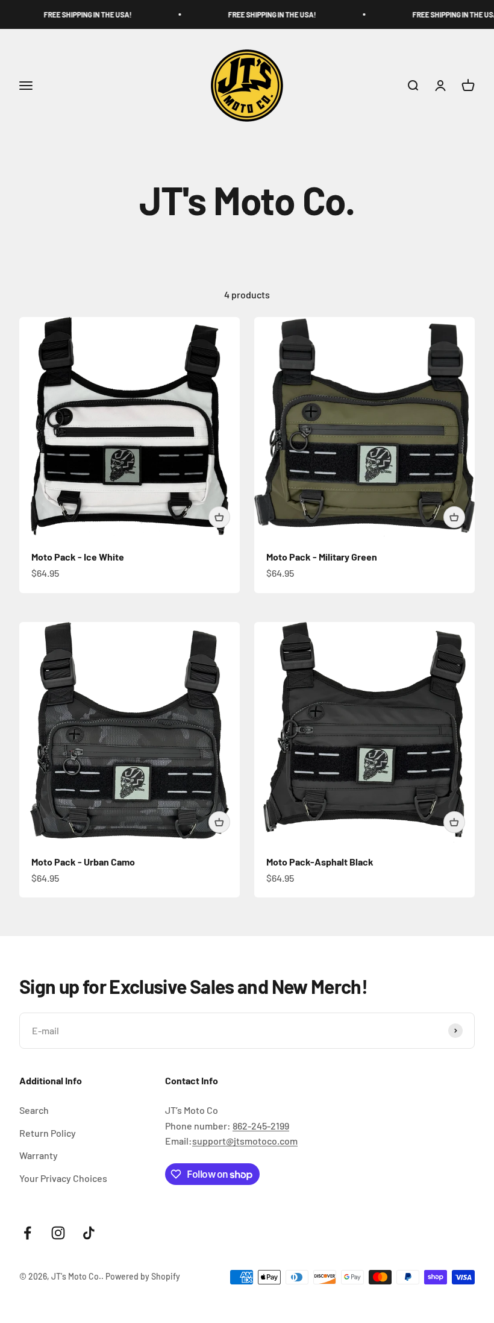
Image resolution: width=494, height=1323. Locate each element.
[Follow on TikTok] (89, 1233)
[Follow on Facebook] (27, 1233)
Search (34, 1110)
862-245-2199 (261, 1125)
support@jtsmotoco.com (245, 1140)
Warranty (38, 1155)
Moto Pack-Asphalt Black (320, 861)
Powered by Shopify (142, 1276)
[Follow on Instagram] (58, 1233)
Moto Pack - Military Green (321, 556)
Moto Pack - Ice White (77, 556)
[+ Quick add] (219, 517)
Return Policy (47, 1133)
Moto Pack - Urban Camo (83, 861)
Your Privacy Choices (63, 1178)
